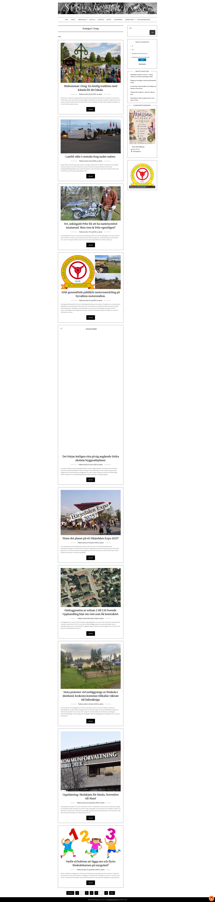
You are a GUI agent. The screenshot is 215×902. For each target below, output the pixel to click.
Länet (73, 19)
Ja (132, 46)
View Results (142, 64)
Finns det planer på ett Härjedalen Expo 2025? (91, 538)
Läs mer (90, 109)
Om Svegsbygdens (143, 19)
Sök (130, 28)
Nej (133, 49)
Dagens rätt (129, 19)
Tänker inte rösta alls (139, 53)
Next (112, 893)
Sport (109, 19)
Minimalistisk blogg (113, 899)
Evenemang (118, 19)
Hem (66, 19)
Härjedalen (82, 19)
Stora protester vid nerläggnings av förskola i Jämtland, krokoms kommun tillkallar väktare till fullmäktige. (91, 695)
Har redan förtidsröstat (141, 57)
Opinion (101, 19)
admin (100, 94)
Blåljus (92, 19)
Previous (70, 893)
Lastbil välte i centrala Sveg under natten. (91, 156)
